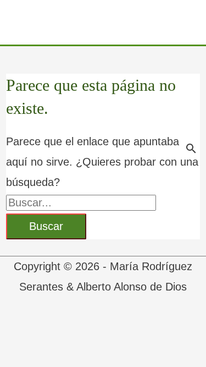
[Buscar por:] (81, 202)
